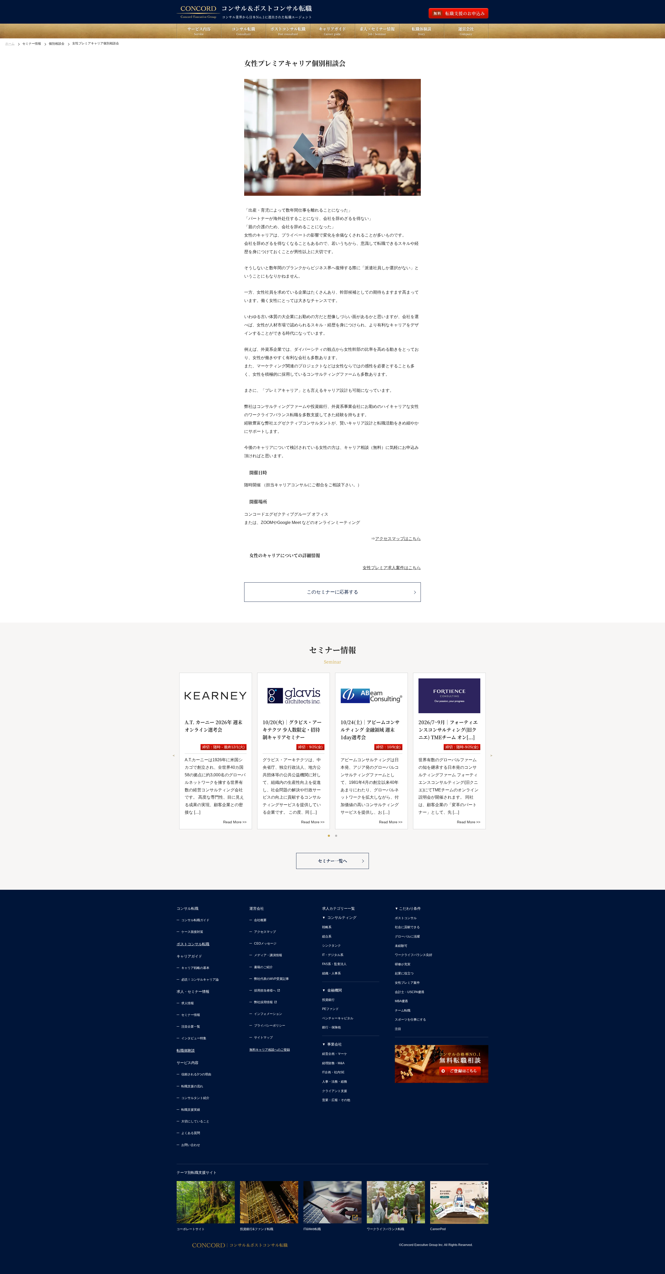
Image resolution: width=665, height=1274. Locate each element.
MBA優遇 (401, 1001)
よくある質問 (190, 1133)
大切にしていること (195, 1121)
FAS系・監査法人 (334, 964)
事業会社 (334, 1044)
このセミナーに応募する (332, 592)
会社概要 (260, 920)
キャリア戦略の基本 (195, 968)
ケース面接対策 (192, 932)
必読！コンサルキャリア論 (200, 979)
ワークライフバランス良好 (413, 955)
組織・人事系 (331, 973)
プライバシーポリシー (269, 1025)
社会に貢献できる (407, 927)
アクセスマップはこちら (398, 538)
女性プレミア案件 (407, 983)
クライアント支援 (334, 1091)
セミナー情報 (190, 1015)
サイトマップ (263, 1037)
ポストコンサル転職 (193, 944)
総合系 (326, 936)
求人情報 (187, 1003)
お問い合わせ (190, 1145)
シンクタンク (331, 945)
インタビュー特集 (193, 1038)
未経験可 (401, 946)
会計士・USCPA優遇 (409, 992)
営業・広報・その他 (336, 1100)
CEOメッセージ (265, 943)
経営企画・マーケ (334, 1054)
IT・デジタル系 (332, 955)
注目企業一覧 (190, 1026)
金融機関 (334, 990)
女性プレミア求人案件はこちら (392, 567)
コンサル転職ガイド (195, 920)
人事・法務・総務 (334, 1081)
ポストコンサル (406, 918)
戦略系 (326, 927)
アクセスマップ (265, 932)
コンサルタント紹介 (195, 1098)
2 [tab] (336, 836)
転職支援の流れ (192, 1086)
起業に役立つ (404, 973)
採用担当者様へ (265, 990)
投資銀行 (328, 1000)
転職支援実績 (190, 1109)
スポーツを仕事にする (410, 1019)
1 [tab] (329, 836)
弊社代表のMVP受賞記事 (271, 979)
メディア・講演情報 (268, 955)
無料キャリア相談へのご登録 (269, 1049)
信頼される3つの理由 (196, 1074)
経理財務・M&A (333, 1063)
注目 (398, 1029)
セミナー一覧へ (332, 861)
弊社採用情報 (263, 1002)
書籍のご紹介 (263, 967)
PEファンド (330, 1009)
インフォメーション (268, 1014)
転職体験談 (186, 1050)
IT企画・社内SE (333, 1072)
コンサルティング (341, 917)
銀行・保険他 (331, 1027)
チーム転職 (402, 1010)
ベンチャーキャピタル (337, 1018)
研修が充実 (402, 964)
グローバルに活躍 (407, 936)
